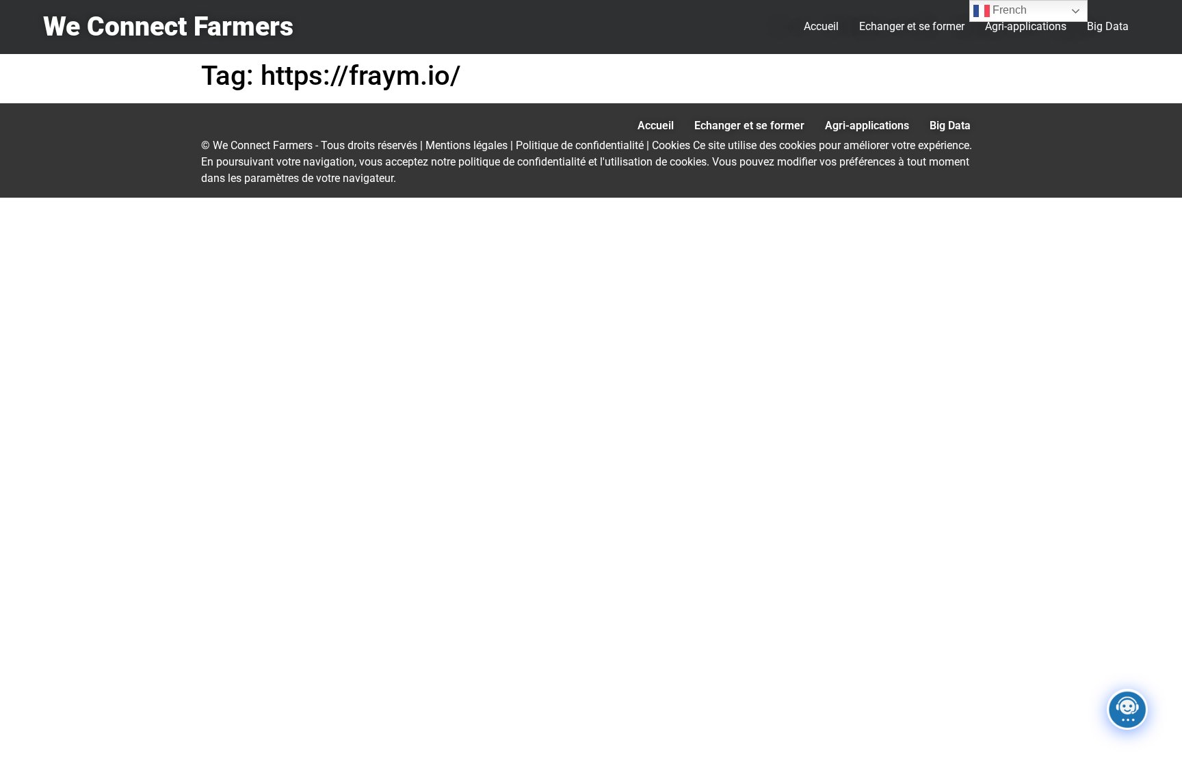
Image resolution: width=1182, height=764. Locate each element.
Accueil (821, 26)
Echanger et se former (911, 26)
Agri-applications (1025, 26)
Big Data (1108, 26)
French (1008, 10)
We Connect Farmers (168, 26)
